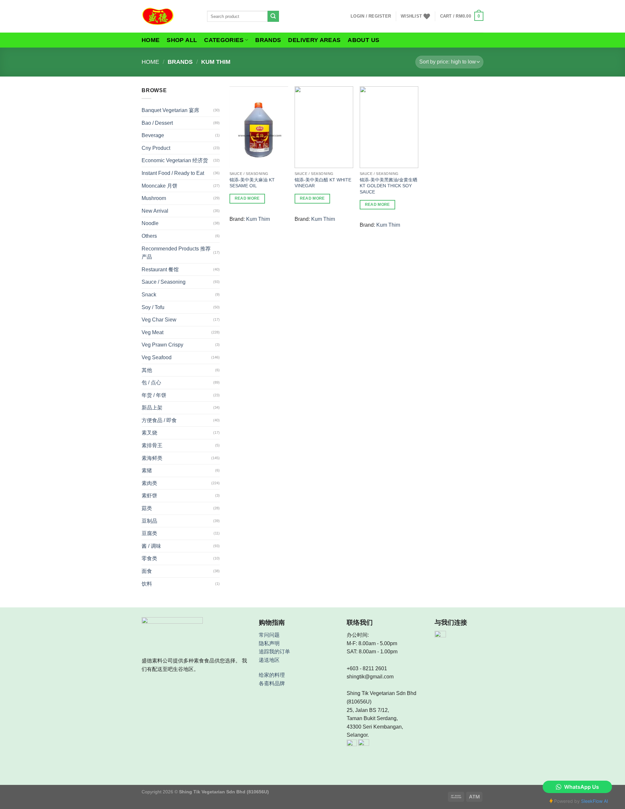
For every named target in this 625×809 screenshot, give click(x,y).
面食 (147, 571)
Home (151, 40)
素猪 (147, 470)
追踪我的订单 (274, 651)
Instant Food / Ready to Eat (173, 173)
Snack (149, 294)
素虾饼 (149, 495)
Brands (268, 40)
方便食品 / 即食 (159, 420)
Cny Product (156, 148)
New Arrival (155, 211)
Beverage (153, 135)
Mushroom (154, 198)
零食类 (149, 558)
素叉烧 (149, 432)
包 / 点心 (151, 382)
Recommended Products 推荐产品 (176, 253)
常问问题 (269, 635)
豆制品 (149, 521)
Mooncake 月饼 (159, 186)
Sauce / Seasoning (164, 282)
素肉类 (149, 483)
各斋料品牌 (272, 683)
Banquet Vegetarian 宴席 (170, 110)
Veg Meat (152, 332)
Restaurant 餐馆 (160, 269)
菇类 (147, 508)
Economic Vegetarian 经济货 (175, 160)
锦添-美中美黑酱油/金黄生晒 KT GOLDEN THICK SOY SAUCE (388, 185)
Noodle (150, 223)
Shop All (182, 40)
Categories (224, 40)
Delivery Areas (314, 40)
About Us (363, 40)
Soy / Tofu (153, 307)
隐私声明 (269, 643)
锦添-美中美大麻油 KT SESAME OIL (252, 183)
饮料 (147, 584)
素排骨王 (152, 445)
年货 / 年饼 (154, 395)
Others (149, 236)
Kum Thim (258, 219)
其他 (147, 370)
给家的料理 (272, 675)
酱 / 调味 (151, 546)
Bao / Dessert (157, 123)
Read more (247, 198)
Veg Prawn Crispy (162, 345)
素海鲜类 (152, 458)
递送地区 (269, 660)
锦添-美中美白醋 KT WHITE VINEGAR (323, 183)
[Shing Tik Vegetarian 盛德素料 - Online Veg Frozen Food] (169, 16)
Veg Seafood (157, 357)
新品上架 (152, 407)
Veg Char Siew (159, 319)
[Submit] (273, 16)
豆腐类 (149, 533)
